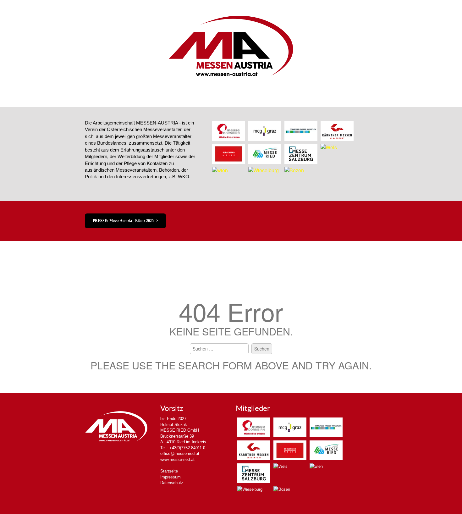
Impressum (170, 477)
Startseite (169, 471)
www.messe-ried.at (177, 459)
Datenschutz (171, 482)
